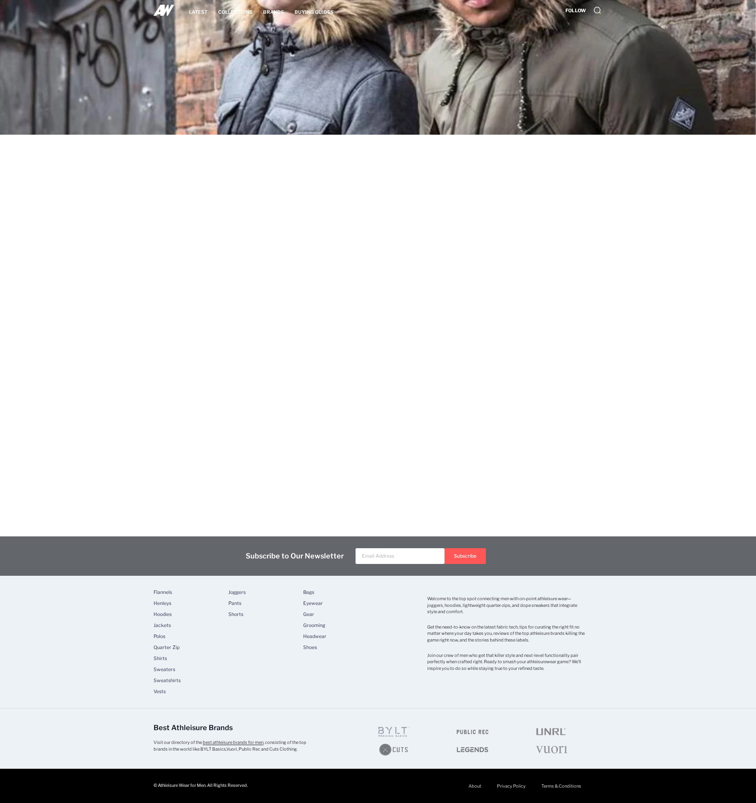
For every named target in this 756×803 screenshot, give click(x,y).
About (475, 786)
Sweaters (164, 669)
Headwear (314, 636)
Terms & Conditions (561, 786)
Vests (160, 691)
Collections (235, 12)
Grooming (314, 625)
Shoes (310, 647)
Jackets (162, 625)
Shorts (235, 614)
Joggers (237, 592)
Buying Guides (314, 12)
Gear (308, 614)
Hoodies (163, 614)
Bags (308, 592)
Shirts (160, 658)
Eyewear (313, 603)
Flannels (163, 592)
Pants (234, 603)
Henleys (162, 603)
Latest (198, 12)
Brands (273, 12)
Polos (159, 636)
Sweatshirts (167, 680)
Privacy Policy (511, 786)
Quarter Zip (167, 647)
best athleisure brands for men (233, 742)
